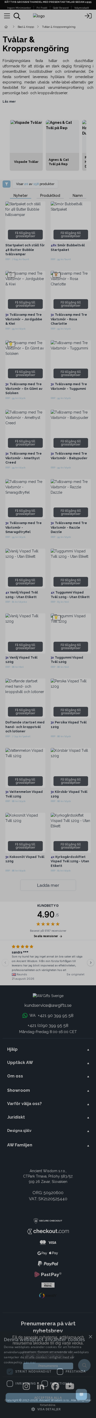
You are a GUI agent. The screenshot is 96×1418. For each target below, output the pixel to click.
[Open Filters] (6, 184)
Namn (78, 196)
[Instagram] (26, 1386)
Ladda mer (48, 885)
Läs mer (9, 101)
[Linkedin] (41, 1386)
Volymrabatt (81, 7)
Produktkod (50, 196)
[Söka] (17, 16)
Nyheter (21, 196)
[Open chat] (81, 1394)
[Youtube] (70, 1386)
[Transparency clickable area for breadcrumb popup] (33, 26)
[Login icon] (88, 16)
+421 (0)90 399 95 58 (48, 1025)
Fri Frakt (42, 7)
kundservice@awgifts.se (48, 1005)
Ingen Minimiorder (19, 7)
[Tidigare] (5, 962)
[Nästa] (90, 962)
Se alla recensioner (46, 936)
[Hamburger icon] (7, 16)
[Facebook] (55, 1386)
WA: (51, 1015)
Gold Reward (61, 7)
